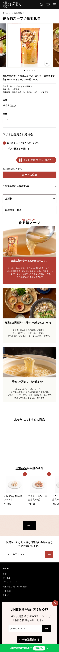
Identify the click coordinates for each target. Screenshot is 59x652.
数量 (5, 113)
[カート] (47, 4)
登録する (39, 648)
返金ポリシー (9, 595)
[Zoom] (47, 63)
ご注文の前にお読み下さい (17, 186)
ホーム (5, 13)
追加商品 (18, 13)
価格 (5, 100)
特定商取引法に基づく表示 (15, 586)
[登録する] (46, 628)
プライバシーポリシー (13, 582)
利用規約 (7, 591)
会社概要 (7, 578)
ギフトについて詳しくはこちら (38, 160)
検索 (5, 573)
